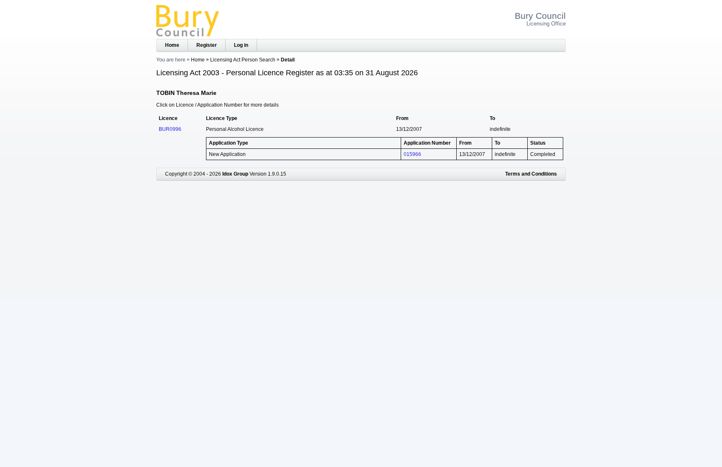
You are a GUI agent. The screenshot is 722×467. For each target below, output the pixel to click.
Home (172, 45)
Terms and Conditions (531, 174)
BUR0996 (170, 129)
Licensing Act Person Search (242, 60)
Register (206, 45)
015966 (412, 154)
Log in (241, 45)
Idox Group (235, 174)
